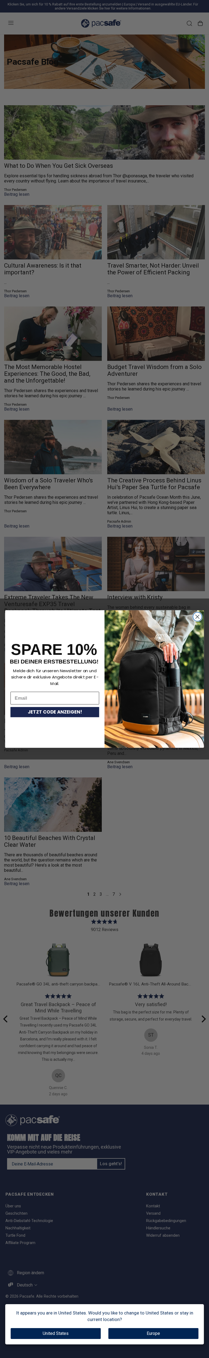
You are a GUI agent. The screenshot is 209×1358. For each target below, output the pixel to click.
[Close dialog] (197, 616)
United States (56, 1333)
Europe (153, 1333)
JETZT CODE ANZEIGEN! (55, 712)
